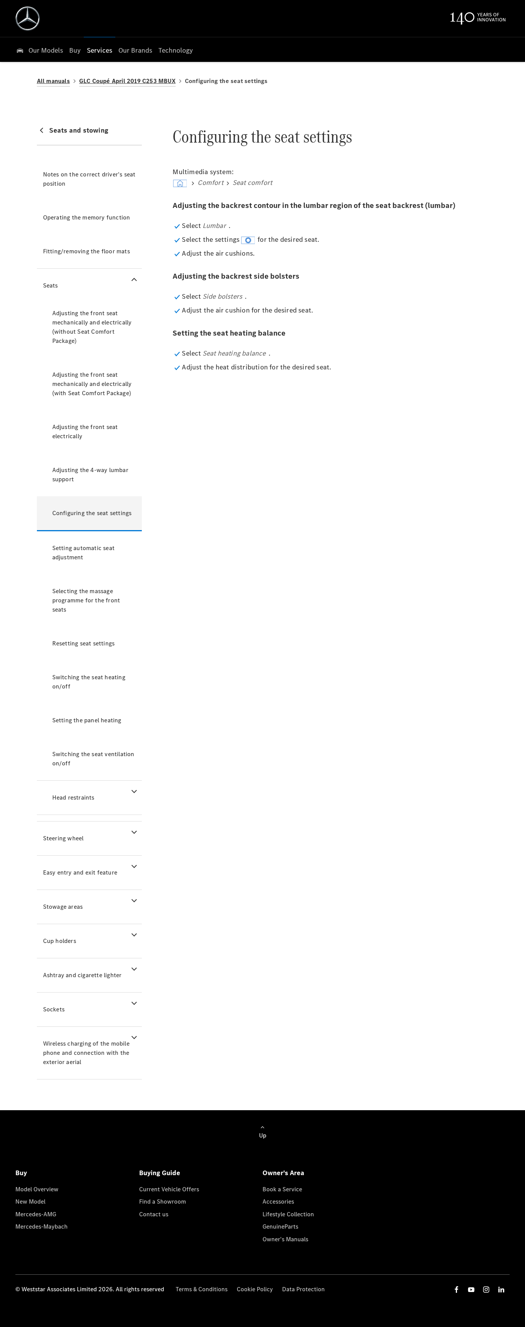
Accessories (278, 1201)
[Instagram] (486, 1289)
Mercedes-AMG (35, 1214)
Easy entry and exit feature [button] (80, 872)
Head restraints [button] (73, 797)
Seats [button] (50, 285)
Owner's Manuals (285, 1239)
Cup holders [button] (59, 941)
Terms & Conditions (202, 1289)
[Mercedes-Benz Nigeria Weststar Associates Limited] (27, 18)
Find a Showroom (162, 1201)
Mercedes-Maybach (41, 1226)
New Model (30, 1201)
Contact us (153, 1214)
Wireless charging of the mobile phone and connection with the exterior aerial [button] (86, 1052)
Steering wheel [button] (63, 838)
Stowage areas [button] (63, 907)
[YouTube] (471, 1289)
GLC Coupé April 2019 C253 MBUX (127, 81)
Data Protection (303, 1289)
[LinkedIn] (501, 1289)
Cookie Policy (255, 1289)
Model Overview (36, 1189)
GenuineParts (280, 1226)
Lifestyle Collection (288, 1214)
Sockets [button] (54, 1009)
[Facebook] (456, 1289)
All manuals (53, 81)
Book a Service (282, 1189)
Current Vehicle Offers (169, 1189)
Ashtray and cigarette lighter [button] (82, 975)
